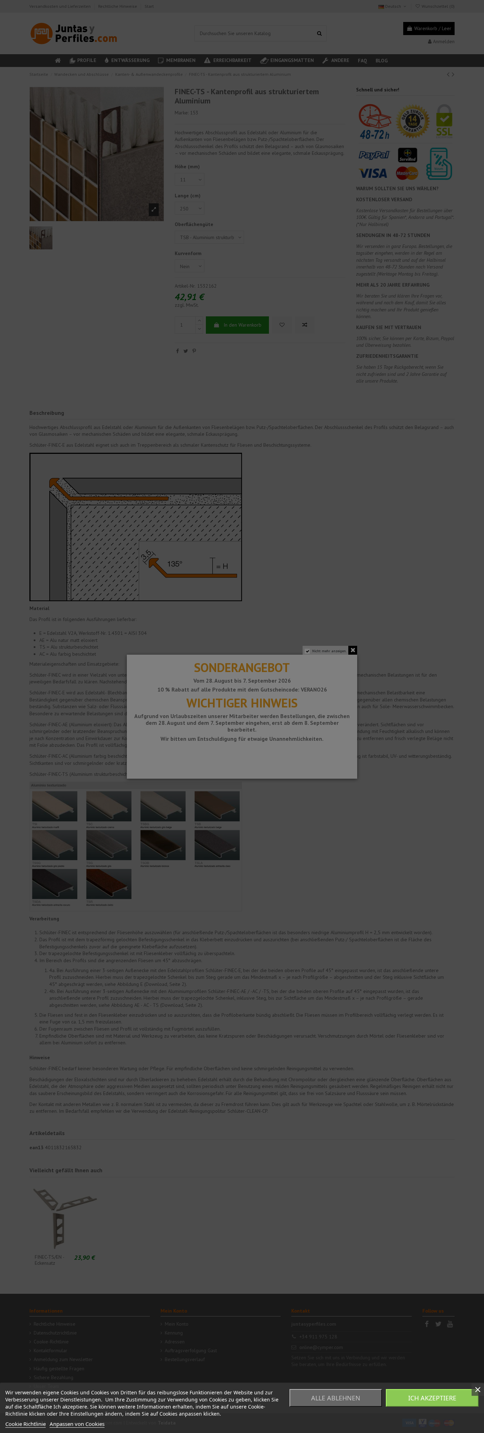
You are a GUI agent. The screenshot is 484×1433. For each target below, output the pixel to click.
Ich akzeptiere (432, 1398)
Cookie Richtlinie (25, 1423)
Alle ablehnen (335, 1398)
